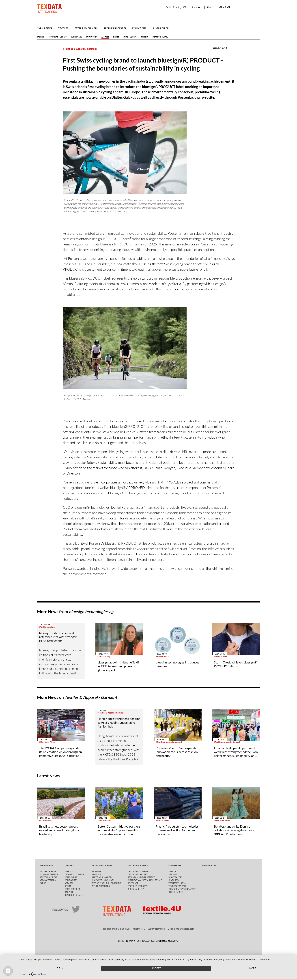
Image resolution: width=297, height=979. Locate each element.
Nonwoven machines (103, 880)
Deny (60, 968)
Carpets (144, 37)
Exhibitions (139, 28)
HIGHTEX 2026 (175, 877)
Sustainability (136, 889)
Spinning (97, 871)
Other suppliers (101, 886)
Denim (116, 37)
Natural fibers (48, 871)
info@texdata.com (184, 928)
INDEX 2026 (173, 880)
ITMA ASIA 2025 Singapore (182, 889)
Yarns (43, 883)
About (209, 7)
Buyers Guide (160, 28)
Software (133, 883)
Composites (91, 37)
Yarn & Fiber (44, 28)
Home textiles (130, 37)
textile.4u (196, 7)
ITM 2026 (172, 874)
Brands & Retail (160, 37)
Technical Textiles (57, 37)
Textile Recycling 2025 (176, 7)
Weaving (96, 874)
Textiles (63, 28)
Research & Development (141, 877)
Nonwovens (76, 37)
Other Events (175, 892)
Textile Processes (115, 28)
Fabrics (40, 37)
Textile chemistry (138, 886)
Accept (156, 968)
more (252, 968)
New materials (48, 880)
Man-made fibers (49, 874)
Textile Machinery (86, 28)
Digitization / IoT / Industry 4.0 (145, 880)
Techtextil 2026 (177, 883)
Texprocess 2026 (177, 886)
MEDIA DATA (224, 7)
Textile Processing (138, 871)
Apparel (105, 37)
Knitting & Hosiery (102, 877)
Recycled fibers (48, 877)
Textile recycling (137, 874)
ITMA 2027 (173, 871)
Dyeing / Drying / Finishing (106, 883)
